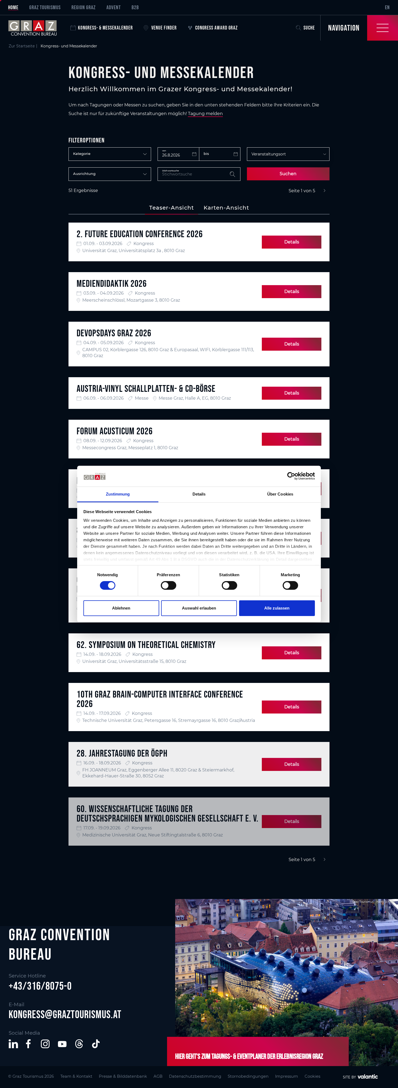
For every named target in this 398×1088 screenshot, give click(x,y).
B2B (135, 7)
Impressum (286, 1076)
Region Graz (83, 7)
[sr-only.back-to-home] (36, 28)
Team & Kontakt (76, 1076)
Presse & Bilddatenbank (123, 1076)
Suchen (288, 173)
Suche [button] (309, 28)
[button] (13, 1044)
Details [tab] (199, 494)
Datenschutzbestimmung (195, 1076)
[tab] (171, 207)
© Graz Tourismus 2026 (31, 1076)
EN (387, 7)
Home (13, 7)
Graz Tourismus (45, 7)
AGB (158, 1076)
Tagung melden (205, 113)
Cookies (312, 1076)
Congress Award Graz (216, 28)
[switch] (168, 585)
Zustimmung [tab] (118, 494)
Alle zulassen (276, 608)
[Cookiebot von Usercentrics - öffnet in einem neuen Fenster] (291, 476)
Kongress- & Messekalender (105, 28)
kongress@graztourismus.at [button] (65, 1014)
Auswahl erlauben (199, 608)
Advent (113, 7)
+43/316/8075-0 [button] (40, 986)
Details (291, 242)
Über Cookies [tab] (280, 494)
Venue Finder (164, 28)
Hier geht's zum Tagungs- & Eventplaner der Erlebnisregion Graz (249, 1056)
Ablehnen (121, 608)
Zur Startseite (22, 46)
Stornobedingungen (248, 1076)
